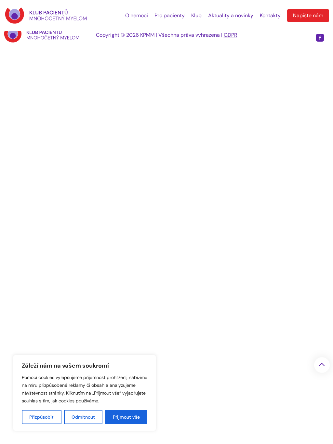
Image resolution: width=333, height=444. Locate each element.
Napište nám (308, 15)
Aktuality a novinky (230, 15)
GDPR (230, 35)
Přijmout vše (126, 417)
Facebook (320, 38)
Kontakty (270, 15)
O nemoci (136, 15)
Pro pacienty (169, 15)
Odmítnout (83, 417)
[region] (84, 393)
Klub (196, 15)
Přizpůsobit (41, 417)
